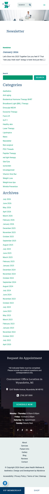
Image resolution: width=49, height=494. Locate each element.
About (24, 442)
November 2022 (9, 332)
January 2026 (8, 224)
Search (5, 73)
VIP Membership (12, 490)
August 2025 (8, 245)
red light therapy (9, 157)
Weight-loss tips (9, 182)
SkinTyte (6, 162)
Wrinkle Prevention (10, 186)
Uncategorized (8, 170)
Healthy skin (8, 124)
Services (24, 446)
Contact (24, 462)
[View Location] (7, 389)
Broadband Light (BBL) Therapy (15, 103)
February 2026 (8, 220)
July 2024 (7, 290)
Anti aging (7, 95)
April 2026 (7, 212)
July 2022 (7, 340)
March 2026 (8, 216)
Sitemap (42, 476)
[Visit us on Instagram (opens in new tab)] (27, 430)
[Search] (30, 5)
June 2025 (7, 253)
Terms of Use (32, 476)
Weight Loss (8, 178)
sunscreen (7, 166)
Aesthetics (7, 91)
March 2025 (8, 257)
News (5, 137)
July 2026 (7, 199)
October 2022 (8, 336)
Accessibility (8, 476)
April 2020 (7, 344)
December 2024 (9, 270)
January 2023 (8, 328)
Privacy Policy (20, 476)
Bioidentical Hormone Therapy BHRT (17, 99)
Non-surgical (8, 145)
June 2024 (7, 295)
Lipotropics (7, 133)
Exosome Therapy (10, 112)
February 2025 (8, 261)
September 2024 (9, 282)
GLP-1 (5, 120)
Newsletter (7, 48)
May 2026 (7, 207)
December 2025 (9, 228)
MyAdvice (41, 471)
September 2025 (9, 241)
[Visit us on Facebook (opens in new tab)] (18, 430)
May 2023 (7, 315)
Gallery (24, 452)
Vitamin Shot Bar (10, 174)
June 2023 (7, 311)
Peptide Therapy (9, 153)
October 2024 (8, 278)
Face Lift (6, 116)
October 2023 (8, 303)
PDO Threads (8, 149)
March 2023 (8, 319)
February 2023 (8, 324)
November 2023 (9, 299)
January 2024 (10, 52)
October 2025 (8, 236)
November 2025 (9, 232)
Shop (37, 490)
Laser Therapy (8, 128)
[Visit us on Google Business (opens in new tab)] (31, 430)
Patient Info (24, 449)
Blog (24, 455)
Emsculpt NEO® (9, 108)
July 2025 (7, 249)
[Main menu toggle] (44, 4)
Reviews (24, 459)
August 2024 (8, 286)
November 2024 (9, 274)
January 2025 (8, 266)
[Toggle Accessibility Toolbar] (5, 483)
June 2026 (7, 203)
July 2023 (7, 307)
